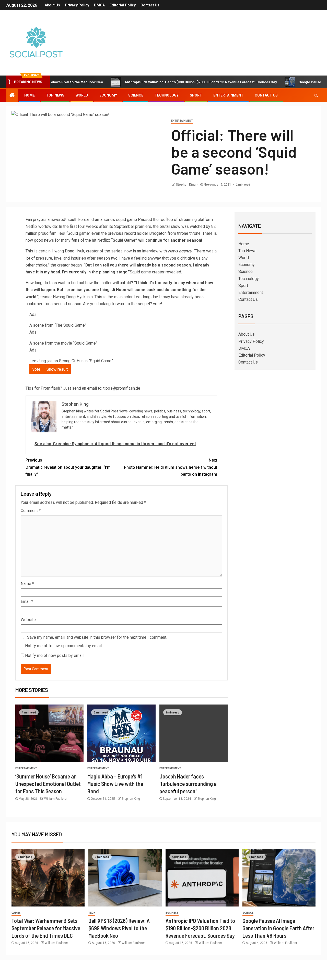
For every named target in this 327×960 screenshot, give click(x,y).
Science (135, 95)
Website (28, 619)
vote (36, 369)
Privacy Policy (77, 5)
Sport (196, 95)
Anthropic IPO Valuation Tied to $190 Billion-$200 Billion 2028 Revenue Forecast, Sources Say (178, 82)
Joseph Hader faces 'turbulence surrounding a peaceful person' (188, 784)
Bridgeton (158, 233)
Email (27, 601)
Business (172, 912)
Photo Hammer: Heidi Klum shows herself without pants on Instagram (170, 467)
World (82, 95)
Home (29, 95)
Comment (31, 510)
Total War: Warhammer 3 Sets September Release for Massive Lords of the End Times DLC (45, 928)
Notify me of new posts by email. (54, 655)
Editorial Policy (123, 5)
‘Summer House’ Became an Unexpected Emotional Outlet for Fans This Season (48, 784)
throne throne (189, 233)
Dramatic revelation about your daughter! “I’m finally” (68, 467)
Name (27, 583)
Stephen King (186, 184)
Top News (55, 95)
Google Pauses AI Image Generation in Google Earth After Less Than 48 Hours (278, 928)
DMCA (99, 5)
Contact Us (150, 5)
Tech (91, 912)
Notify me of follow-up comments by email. (63, 645)
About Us (52, 5)
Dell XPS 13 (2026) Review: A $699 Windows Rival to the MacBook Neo (119, 928)
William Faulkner (55, 799)
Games (16, 912)
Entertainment (228, 95)
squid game (126, 219)
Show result (57, 369)
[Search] (316, 95)
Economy (108, 95)
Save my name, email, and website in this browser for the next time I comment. (97, 637)
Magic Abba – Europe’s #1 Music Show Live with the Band (115, 784)
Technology (167, 95)
